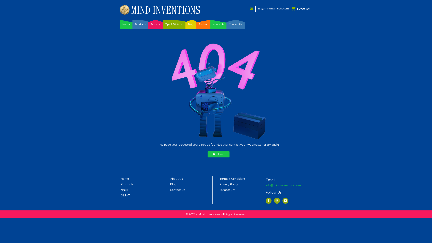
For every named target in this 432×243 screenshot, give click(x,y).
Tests (154, 24)
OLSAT (125, 195)
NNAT (125, 190)
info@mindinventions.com (273, 8)
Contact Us (235, 24)
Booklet (203, 24)
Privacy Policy (229, 184)
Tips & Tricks (172, 24)
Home (126, 24)
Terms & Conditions (232, 178)
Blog (191, 24)
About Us (218, 24)
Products (140, 24)
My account (228, 190)
